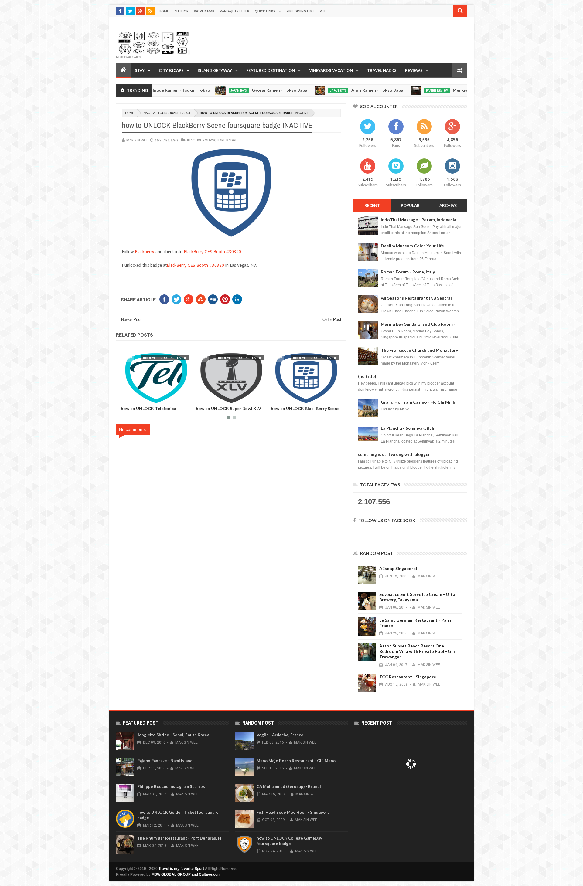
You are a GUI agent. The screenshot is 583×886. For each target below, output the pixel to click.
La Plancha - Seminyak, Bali (407, 428)
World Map (204, 11)
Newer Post (131, 319)
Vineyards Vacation (331, 70)
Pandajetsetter (234, 11)
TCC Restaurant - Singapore (407, 676)
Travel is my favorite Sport (181, 869)
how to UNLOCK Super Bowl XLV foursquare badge (153, 411)
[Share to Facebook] (126, 398)
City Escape (171, 70)
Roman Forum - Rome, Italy (408, 271)
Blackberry (144, 251)
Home (164, 11)
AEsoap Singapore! (398, 568)
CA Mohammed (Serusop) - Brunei (289, 786)
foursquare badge (322, 358)
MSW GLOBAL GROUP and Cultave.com (186, 874)
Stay (140, 70)
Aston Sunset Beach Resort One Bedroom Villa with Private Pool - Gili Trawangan (417, 651)
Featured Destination (270, 70)
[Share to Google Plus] (140, 398)
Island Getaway (215, 70)
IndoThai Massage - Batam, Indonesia (418, 219)
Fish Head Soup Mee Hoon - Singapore (293, 812)
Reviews (414, 70)
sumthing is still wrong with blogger (394, 454)
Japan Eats (208, 90)
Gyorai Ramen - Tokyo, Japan (251, 90)
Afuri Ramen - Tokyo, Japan (348, 90)
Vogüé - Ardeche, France (280, 734)
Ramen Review (407, 90)
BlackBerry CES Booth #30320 (212, 251)
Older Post (331, 319)
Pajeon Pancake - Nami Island (165, 760)
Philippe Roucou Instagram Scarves (171, 786)
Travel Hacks (382, 70)
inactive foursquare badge (167, 112)
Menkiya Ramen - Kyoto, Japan (453, 90)
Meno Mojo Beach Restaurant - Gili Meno (296, 760)
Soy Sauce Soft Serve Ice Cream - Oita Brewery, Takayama (417, 597)
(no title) (367, 376)
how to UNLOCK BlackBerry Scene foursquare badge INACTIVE (230, 411)
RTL (323, 11)
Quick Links (265, 11)
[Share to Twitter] (133, 398)
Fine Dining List (300, 11)
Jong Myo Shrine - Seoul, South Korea (173, 734)
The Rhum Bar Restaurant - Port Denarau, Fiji (180, 838)
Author (181, 11)
